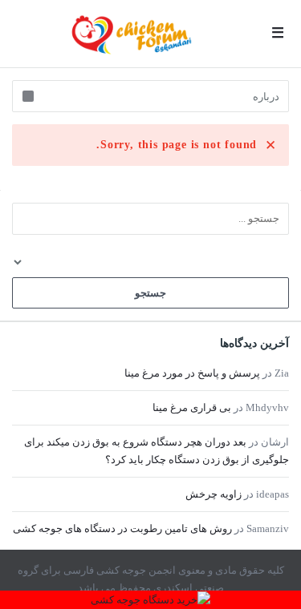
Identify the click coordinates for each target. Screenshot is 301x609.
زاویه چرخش (213, 494)
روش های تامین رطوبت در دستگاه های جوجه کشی (122, 528)
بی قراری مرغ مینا (192, 407)
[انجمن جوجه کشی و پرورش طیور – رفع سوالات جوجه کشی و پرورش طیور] (131, 34)
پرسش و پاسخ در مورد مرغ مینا (192, 373)
